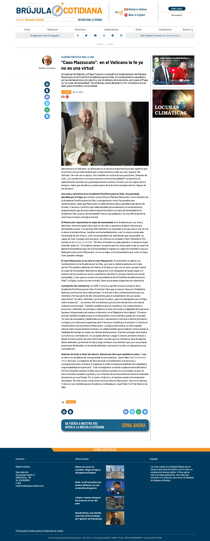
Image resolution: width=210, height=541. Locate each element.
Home (27, 29)
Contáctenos (165, 29)
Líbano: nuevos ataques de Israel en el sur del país (88, 500)
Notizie (137, 9)
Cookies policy (35, 530)
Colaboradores (111, 29)
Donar (139, 29)
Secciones (80, 29)
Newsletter (176, 15)
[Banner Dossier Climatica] (173, 103)
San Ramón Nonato (151, 35)
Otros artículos (105, 449)
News (136, 15)
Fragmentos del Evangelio (44, 35)
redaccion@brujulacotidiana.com (30, 485)
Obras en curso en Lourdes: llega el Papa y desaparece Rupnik (88, 469)
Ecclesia (110, 44)
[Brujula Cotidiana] (59, 12)
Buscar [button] (186, 29)
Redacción (52, 29)
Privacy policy (21, 530)
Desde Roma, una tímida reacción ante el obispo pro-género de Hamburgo (88, 515)
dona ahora (176, 8)
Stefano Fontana (47, 68)
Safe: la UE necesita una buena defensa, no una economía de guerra (88, 485)
